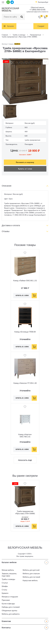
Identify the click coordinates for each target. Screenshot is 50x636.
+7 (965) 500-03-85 (37, 10)
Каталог (10, 26)
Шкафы (5, 586)
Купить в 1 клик (25, 169)
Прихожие (6, 600)
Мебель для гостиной (31, 577)
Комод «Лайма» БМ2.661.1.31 (25, 281)
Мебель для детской (31, 570)
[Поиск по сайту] (22, 17)
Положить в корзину (25, 162)
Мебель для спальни (31, 573)
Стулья (5, 583)
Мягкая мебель (8, 570)
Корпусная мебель (30, 580)
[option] (25, 81)
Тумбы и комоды (8, 579)
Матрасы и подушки (10, 597)
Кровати (5, 593)
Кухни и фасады (8, 604)
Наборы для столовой (11, 607)
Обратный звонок (37, 7)
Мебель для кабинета (10, 614)
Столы (4, 590)
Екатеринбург (43, 2)
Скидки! (41, 26)
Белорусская (10, 9)
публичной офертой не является (37, 12)
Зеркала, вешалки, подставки (9, 575)
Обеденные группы (9, 610)
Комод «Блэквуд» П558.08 (25, 332)
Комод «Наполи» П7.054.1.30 (25, 383)
